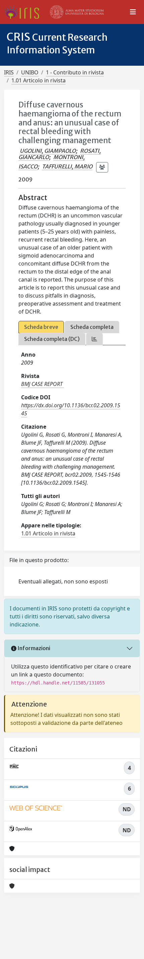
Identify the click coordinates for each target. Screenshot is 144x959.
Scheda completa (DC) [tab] (52, 339)
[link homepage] (24, 12)
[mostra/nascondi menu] (133, 12)
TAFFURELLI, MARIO (67, 166)
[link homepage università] (77, 12)
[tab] (94, 339)
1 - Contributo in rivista (75, 72)
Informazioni (33, 648)
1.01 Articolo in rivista (38, 80)
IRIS (9, 72)
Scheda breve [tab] (41, 327)
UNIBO (30, 72)
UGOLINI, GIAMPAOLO (48, 150)
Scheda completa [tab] (92, 327)
